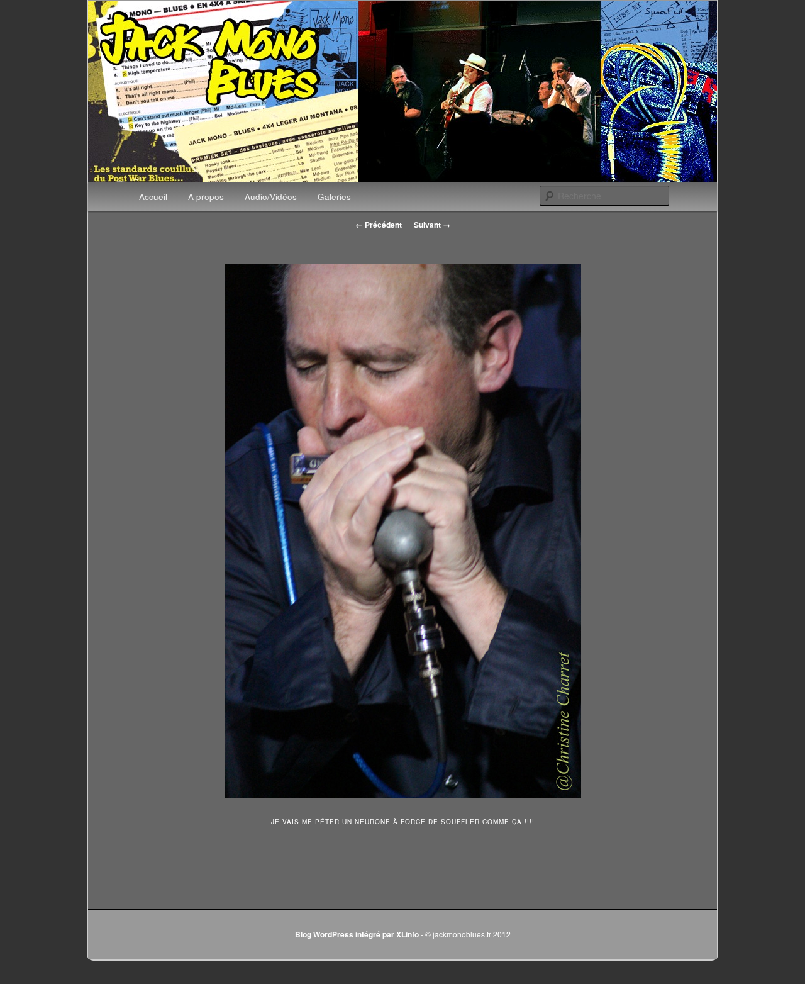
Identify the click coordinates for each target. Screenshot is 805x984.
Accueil (153, 197)
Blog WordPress (324, 934)
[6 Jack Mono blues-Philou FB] (402, 531)
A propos (206, 197)
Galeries (334, 197)
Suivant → (432, 224)
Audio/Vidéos (271, 197)
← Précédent (378, 224)
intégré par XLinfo (387, 934)
